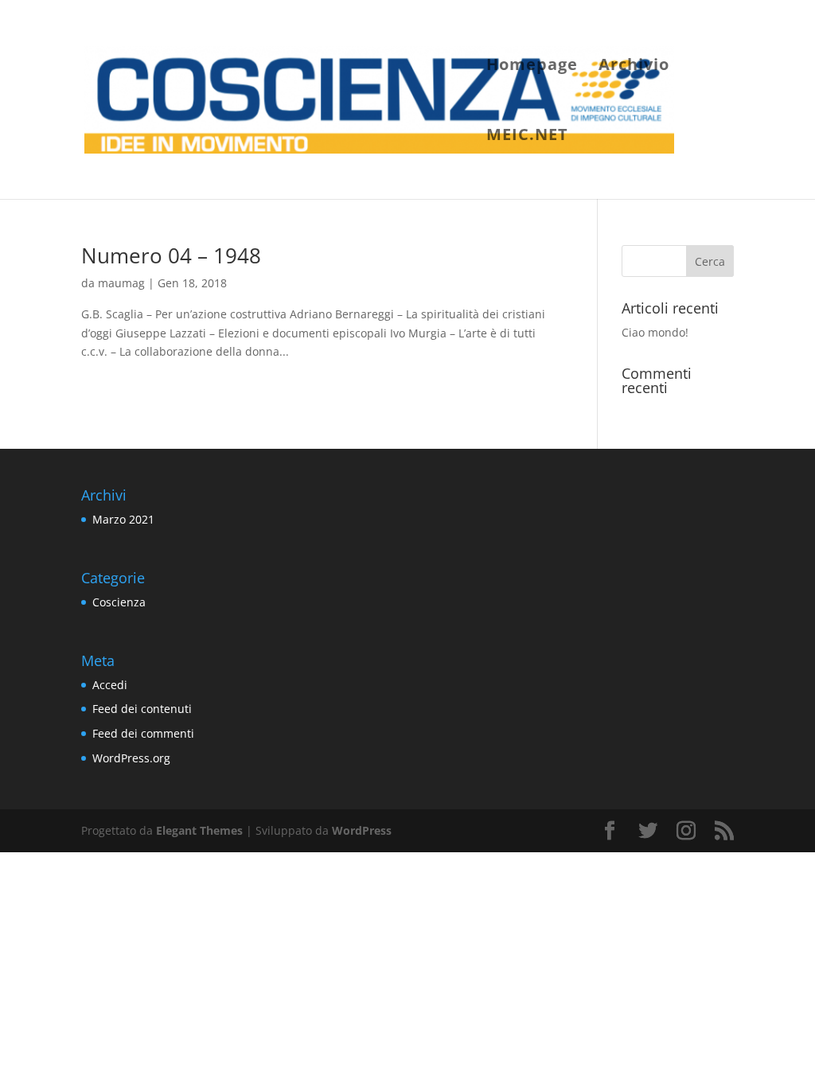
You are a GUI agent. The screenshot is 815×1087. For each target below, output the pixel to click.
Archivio (634, 67)
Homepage (532, 67)
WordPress (362, 830)
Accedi (109, 684)
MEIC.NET (527, 137)
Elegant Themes (199, 830)
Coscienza (119, 602)
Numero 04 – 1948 (171, 255)
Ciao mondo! (655, 332)
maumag (121, 282)
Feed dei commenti (143, 733)
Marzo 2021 (123, 519)
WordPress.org (131, 758)
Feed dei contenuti (142, 708)
